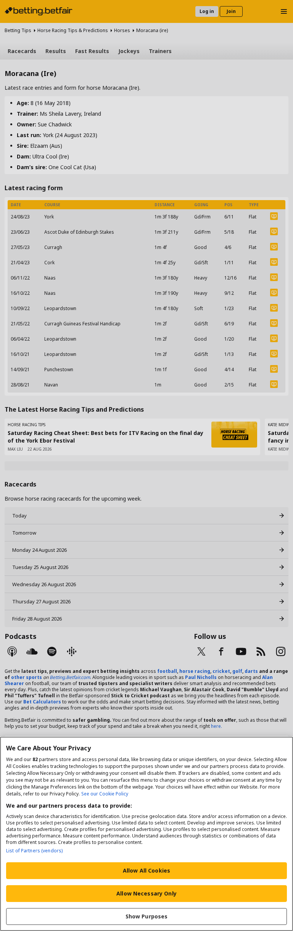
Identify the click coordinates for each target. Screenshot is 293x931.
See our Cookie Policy (104, 793)
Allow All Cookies (146, 870)
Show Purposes (147, 916)
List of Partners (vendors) (34, 850)
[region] (146, 834)
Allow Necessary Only (146, 893)
